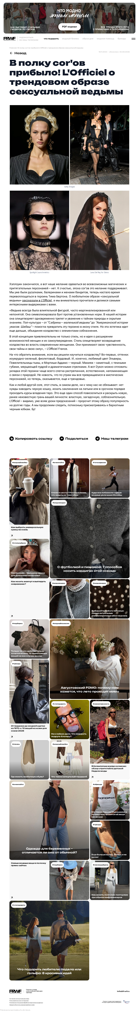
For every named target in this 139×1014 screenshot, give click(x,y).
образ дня (87, 39)
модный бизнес (70, 39)
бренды (122, 39)
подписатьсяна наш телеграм (28, 38)
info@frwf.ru (123, 991)
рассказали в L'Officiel (37, 300)
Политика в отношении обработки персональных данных (26, 1002)
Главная (12, 48)
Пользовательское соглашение (19, 1000)
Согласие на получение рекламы (19, 998)
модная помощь (105, 39)
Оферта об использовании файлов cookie (22, 1004)
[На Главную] (10, 38)
